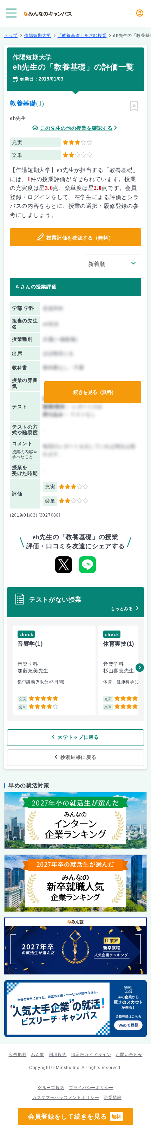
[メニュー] (11, 13)
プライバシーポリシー (91, 1087)
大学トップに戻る (78, 737)
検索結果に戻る (78, 757)
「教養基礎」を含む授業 (82, 35)
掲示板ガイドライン (91, 1054)
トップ (11, 35)
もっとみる (122, 608)
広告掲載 (17, 1054)
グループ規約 (51, 1087)
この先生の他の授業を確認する (76, 128)
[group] (54, 670)
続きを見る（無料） (94, 392)
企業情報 (113, 1097)
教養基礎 (23, 103)
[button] (140, 667)
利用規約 (58, 1054)
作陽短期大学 (37, 35)
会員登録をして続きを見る (75, 1116)
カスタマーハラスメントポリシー (65, 1097)
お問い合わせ (129, 1054)
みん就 (37, 1054)
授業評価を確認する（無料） (79, 238)
